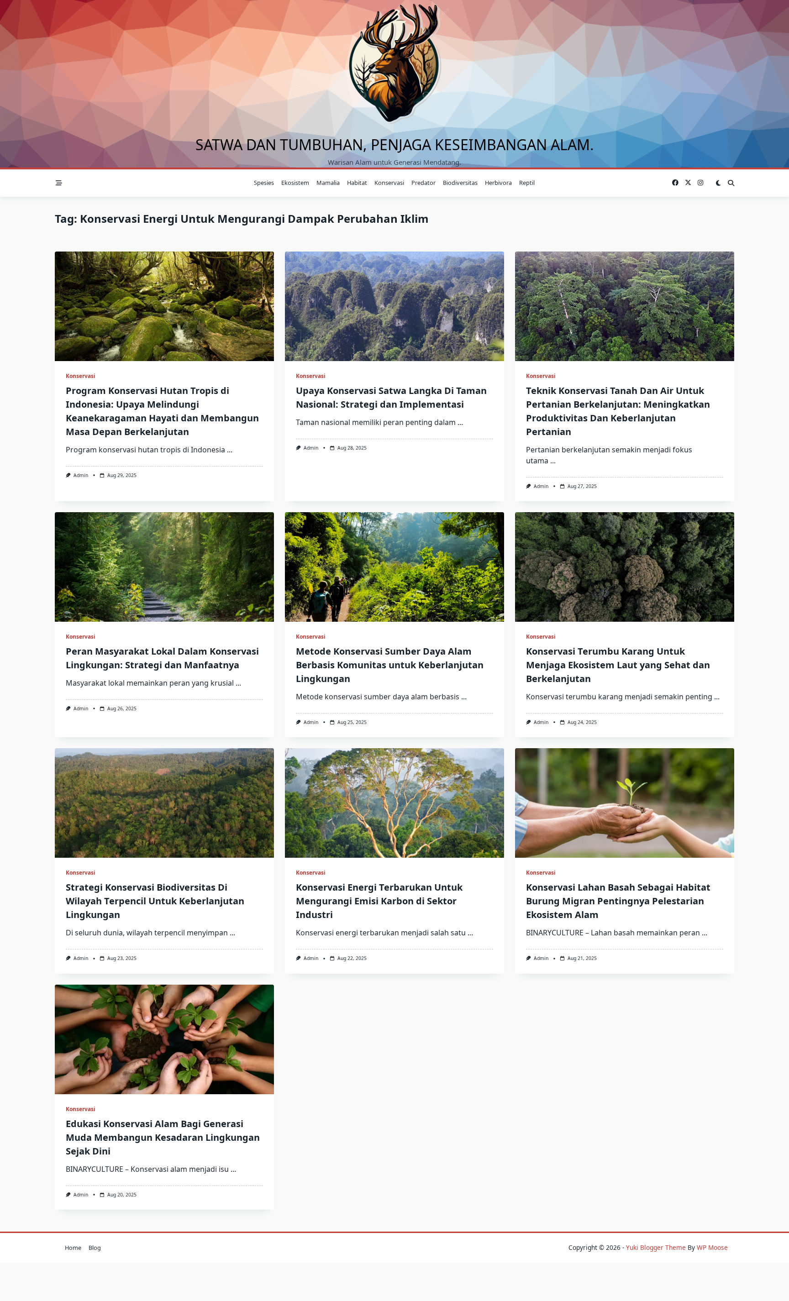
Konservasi (389, 182)
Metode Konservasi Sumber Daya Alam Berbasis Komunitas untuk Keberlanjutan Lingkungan (390, 665)
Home (73, 1247)
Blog (95, 1247)
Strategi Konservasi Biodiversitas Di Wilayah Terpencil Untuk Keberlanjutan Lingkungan (155, 901)
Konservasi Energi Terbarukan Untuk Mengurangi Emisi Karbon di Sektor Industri (379, 901)
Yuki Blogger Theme (656, 1247)
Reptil (527, 182)
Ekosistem (295, 182)
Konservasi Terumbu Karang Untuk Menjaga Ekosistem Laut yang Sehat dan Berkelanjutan (618, 665)
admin (81, 475)
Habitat (357, 182)
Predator (423, 182)
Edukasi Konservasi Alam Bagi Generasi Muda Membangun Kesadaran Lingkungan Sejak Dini (163, 1137)
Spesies (264, 182)
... (229, 450)
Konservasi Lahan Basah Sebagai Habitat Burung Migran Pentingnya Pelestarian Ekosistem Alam (618, 901)
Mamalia (328, 182)
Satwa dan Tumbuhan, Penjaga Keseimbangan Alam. (394, 144)
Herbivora (498, 182)
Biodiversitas (460, 182)
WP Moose (712, 1247)
